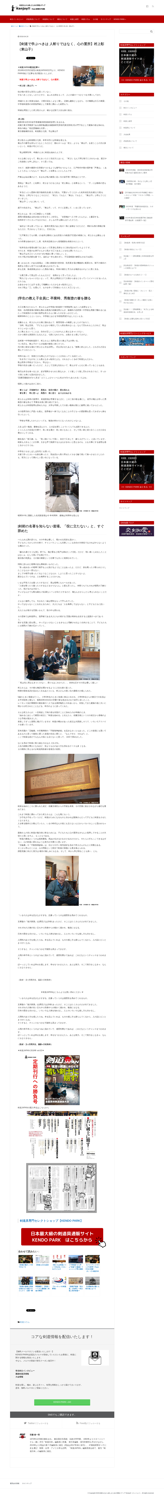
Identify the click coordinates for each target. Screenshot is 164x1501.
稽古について (62, 19)
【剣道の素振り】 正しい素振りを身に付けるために (138, 301)
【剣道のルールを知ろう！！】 (135, 275)
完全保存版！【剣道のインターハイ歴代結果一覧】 (139, 282)
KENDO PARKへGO (62, 1402)
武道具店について (33, 19)
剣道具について (48, 19)
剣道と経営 (74, 19)
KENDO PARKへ (120, 19)
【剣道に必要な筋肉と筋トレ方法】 (137, 319)
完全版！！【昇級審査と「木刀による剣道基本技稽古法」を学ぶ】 (139, 310)
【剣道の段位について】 (133, 249)
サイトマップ (106, 19)
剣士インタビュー (16, 19)
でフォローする (38, 1423)
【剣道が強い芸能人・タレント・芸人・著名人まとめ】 (139, 292)
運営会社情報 (14, 1483)
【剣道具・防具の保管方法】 (134, 243)
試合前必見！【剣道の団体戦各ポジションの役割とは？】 (139, 266)
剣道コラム (86, 19)
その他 (95, 19)
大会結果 (127, 134)
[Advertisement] (136, 402)
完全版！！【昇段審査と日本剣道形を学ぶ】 (139, 257)
